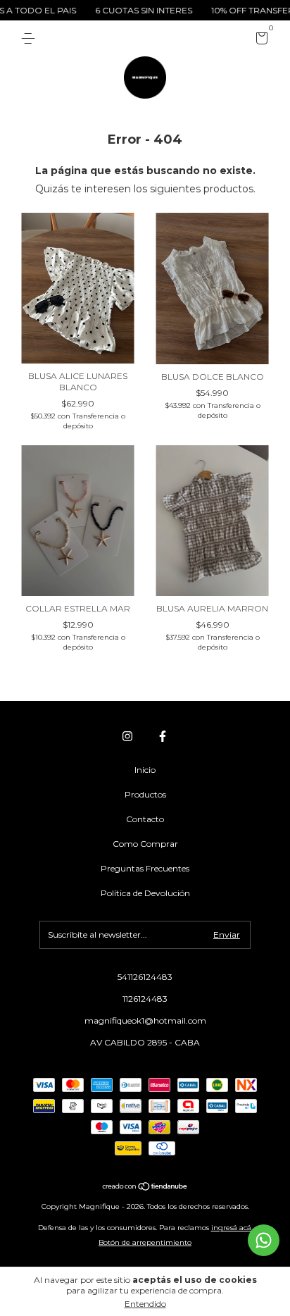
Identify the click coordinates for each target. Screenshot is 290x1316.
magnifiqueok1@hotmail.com (145, 1020)
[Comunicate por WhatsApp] (263, 1240)
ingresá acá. (232, 1227)
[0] (259, 40)
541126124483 (145, 977)
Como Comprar (145, 843)
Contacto (145, 819)
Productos (145, 794)
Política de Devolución (145, 893)
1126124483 (145, 998)
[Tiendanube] (145, 1187)
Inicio (145, 769)
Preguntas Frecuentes (145, 868)
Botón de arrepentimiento (145, 1242)
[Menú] (30, 38)
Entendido (145, 1303)
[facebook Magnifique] (162, 736)
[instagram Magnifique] (127, 736)
